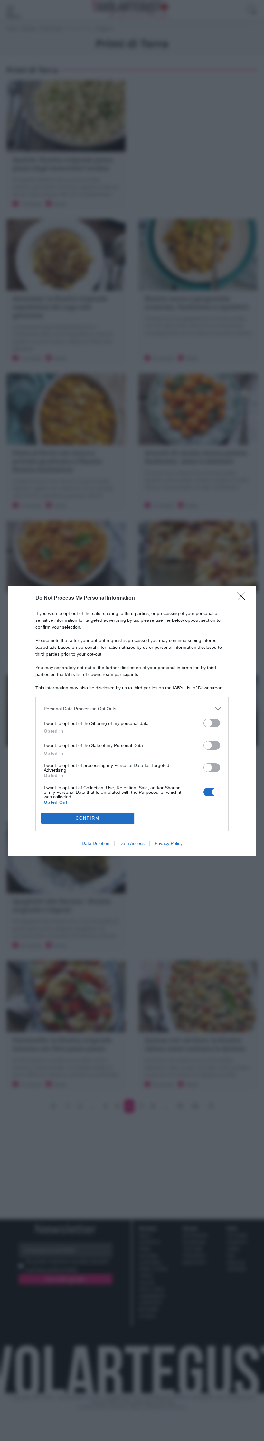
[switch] (211, 723)
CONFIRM (87, 818)
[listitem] (132, 709)
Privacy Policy (169, 843)
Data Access (132, 843)
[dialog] (132, 721)
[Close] (243, 598)
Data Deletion (95, 843)
